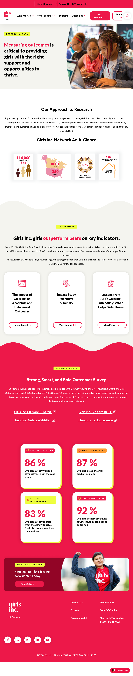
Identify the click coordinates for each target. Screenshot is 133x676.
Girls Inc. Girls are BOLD (95, 412)
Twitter (18, 640)
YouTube (47, 640)
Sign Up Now (27, 584)
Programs (63, 15)
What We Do (44, 15)
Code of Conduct (109, 610)
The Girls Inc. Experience (95, 420)
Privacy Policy (107, 602)
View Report (21, 325)
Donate (120, 14)
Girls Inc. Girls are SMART (33, 420)
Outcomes (77, 15)
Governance (77, 618)
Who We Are (24, 15)
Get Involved (98, 16)
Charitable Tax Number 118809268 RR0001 (112, 620)
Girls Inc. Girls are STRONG (33, 412)
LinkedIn (38, 640)
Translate (79, 4)
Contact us (77, 602)
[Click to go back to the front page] (7, 16)
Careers (75, 610)
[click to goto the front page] (14, 609)
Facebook (7, 640)
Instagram (28, 640)
